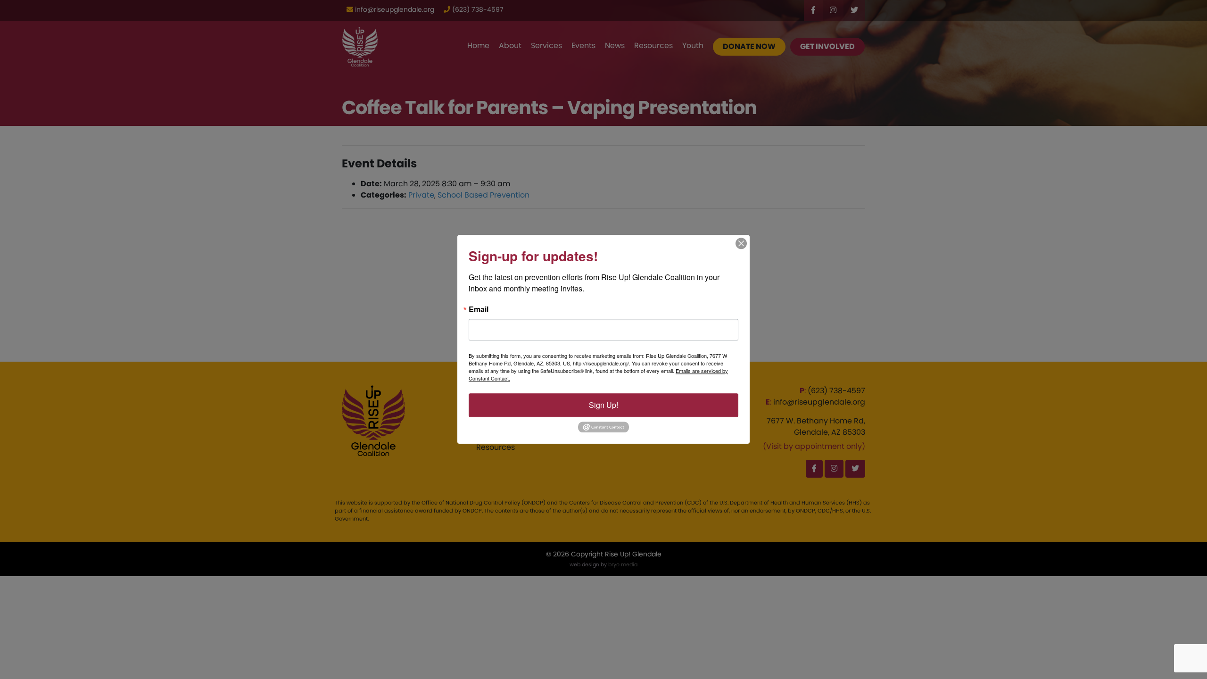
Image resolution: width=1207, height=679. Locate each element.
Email (478, 309)
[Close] (741, 243)
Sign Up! (603, 404)
